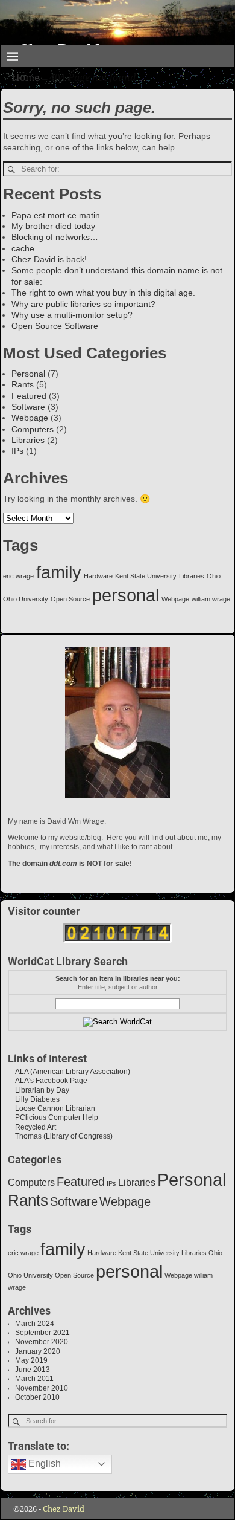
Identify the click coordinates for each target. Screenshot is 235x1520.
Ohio (214, 576)
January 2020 (37, 1351)
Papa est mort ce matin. (56, 215)
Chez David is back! (49, 259)
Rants (22, 384)
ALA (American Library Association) (69, 1071)
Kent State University (146, 576)
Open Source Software (54, 326)
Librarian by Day (38, 1090)
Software (28, 407)
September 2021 (42, 1332)
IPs (17, 451)
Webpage (29, 417)
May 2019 (31, 1360)
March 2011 (34, 1378)
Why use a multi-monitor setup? (72, 315)
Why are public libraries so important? (83, 304)
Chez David (63, 1508)
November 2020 (41, 1341)
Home (26, 77)
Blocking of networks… (54, 237)
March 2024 (34, 1323)
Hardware (98, 576)
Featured (28, 396)
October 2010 (37, 1397)
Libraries (28, 440)
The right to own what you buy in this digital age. (103, 292)
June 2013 (32, 1369)
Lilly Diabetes (34, 1099)
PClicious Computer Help (53, 1117)
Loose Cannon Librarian (51, 1108)
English (43, 1463)
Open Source (70, 599)
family (58, 572)
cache (22, 248)
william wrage (211, 599)
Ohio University (25, 599)
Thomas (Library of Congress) (60, 1136)
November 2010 (41, 1388)
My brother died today (53, 226)
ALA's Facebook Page (47, 1080)
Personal (28, 373)
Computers (32, 429)
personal (125, 595)
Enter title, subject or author (118, 987)
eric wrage (18, 576)
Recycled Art (32, 1127)
